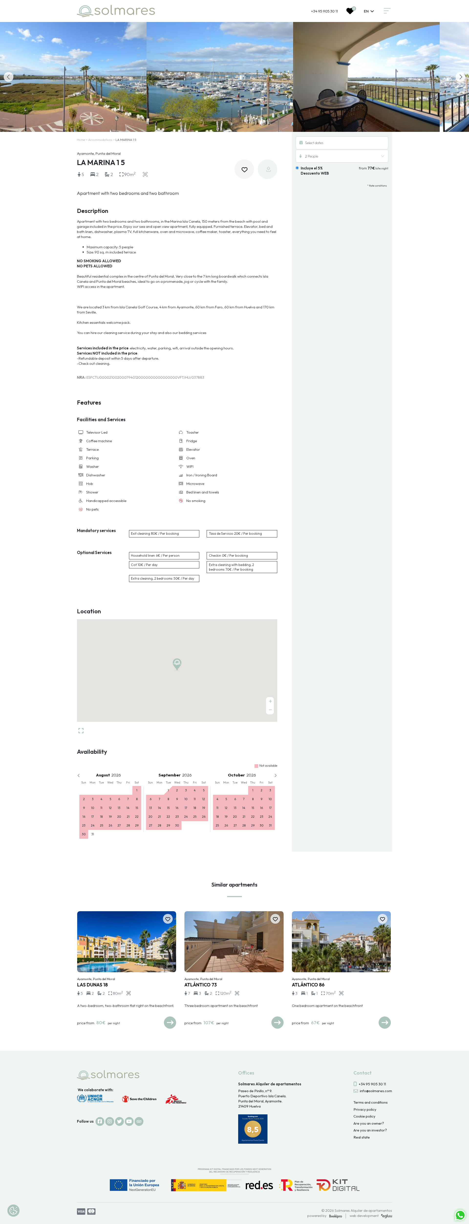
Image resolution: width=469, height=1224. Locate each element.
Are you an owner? (368, 1123)
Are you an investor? (370, 1130)
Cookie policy (364, 1116)
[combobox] (369, 11)
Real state (361, 1137)
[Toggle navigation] (387, 11)
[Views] (73, 77)
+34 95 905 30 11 (324, 11)
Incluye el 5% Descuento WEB (315, 171)
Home (81, 140)
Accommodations (100, 140)
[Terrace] (366, 77)
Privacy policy (364, 1109)
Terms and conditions (370, 1102)
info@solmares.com (376, 1090)
